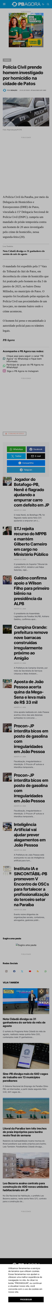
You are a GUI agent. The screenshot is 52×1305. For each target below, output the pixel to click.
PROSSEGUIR (26, 1299)
